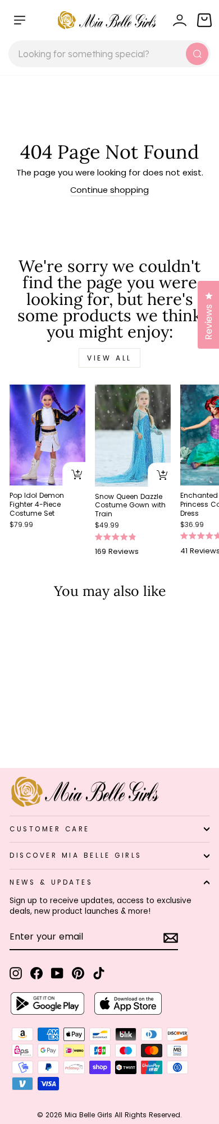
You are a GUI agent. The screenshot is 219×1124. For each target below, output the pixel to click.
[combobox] (109, 53)
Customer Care (50, 829)
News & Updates (51, 882)
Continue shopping (109, 190)
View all (109, 358)
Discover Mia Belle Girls (76, 855)
